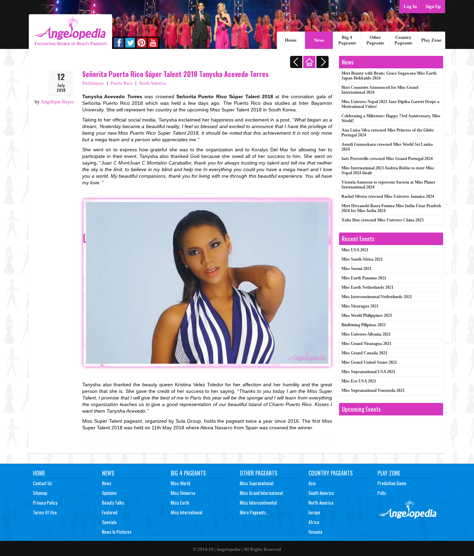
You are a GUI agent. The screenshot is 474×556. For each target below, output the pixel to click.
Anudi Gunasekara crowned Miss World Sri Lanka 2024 (387, 147)
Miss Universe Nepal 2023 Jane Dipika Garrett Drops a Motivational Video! (390, 104)
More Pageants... (254, 512)
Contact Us (42, 483)
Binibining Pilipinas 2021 (363, 324)
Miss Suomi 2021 (356, 268)
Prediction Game (392, 483)
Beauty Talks (113, 502)
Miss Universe (183, 492)
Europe (314, 512)
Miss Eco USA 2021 (358, 381)
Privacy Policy (45, 502)
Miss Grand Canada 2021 (364, 353)
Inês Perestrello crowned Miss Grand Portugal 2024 (387, 158)
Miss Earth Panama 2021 (363, 278)
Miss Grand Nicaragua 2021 (366, 343)
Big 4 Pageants (347, 40)
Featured (109, 512)
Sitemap (40, 492)
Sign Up (433, 6)
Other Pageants (375, 40)
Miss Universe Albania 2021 (366, 334)
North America (152, 83)
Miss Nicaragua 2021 (360, 306)
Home (291, 40)
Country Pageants (403, 40)
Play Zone (431, 40)
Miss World (180, 483)
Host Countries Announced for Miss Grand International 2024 (379, 90)
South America (321, 492)
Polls (382, 492)
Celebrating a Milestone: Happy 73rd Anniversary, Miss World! (390, 118)
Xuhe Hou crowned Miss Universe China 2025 (382, 220)
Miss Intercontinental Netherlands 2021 (376, 296)
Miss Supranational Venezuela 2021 (373, 390)
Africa (313, 522)
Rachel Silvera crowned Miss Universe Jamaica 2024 (387, 196)
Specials (109, 522)
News (319, 40)
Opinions (109, 492)
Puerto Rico (121, 83)
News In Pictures (117, 531)
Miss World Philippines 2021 (366, 315)
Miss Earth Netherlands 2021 (367, 287)
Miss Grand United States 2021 (369, 362)
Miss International (186, 512)
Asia (312, 483)
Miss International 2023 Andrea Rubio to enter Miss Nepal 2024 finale (387, 170)
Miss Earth (180, 502)
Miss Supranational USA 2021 (368, 371)
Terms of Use (45, 512)
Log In (410, 6)
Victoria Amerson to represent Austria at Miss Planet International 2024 (388, 184)
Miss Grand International (261, 492)
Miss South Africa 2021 (362, 259)
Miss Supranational (256, 483)
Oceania (315, 531)
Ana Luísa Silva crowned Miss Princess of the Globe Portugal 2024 (387, 132)
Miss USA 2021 (355, 249)
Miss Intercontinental (258, 502)
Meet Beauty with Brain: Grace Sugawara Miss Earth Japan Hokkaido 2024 (389, 76)
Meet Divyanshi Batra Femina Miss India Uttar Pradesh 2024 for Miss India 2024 (391, 208)
